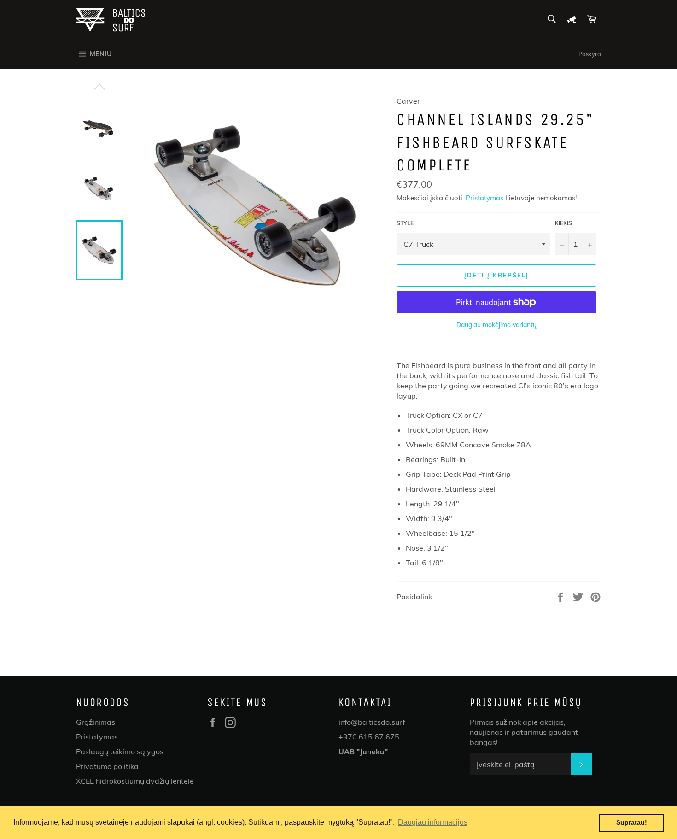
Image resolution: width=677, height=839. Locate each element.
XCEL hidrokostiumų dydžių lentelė (135, 781)
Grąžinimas (95, 722)
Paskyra (589, 54)
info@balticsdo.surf (371, 722)
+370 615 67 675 (368, 736)
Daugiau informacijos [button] (432, 822)
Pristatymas (484, 198)
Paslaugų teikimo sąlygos (119, 751)
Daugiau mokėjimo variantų (496, 325)
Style (405, 223)
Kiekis (563, 223)
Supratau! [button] (631, 822)
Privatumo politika (107, 766)
